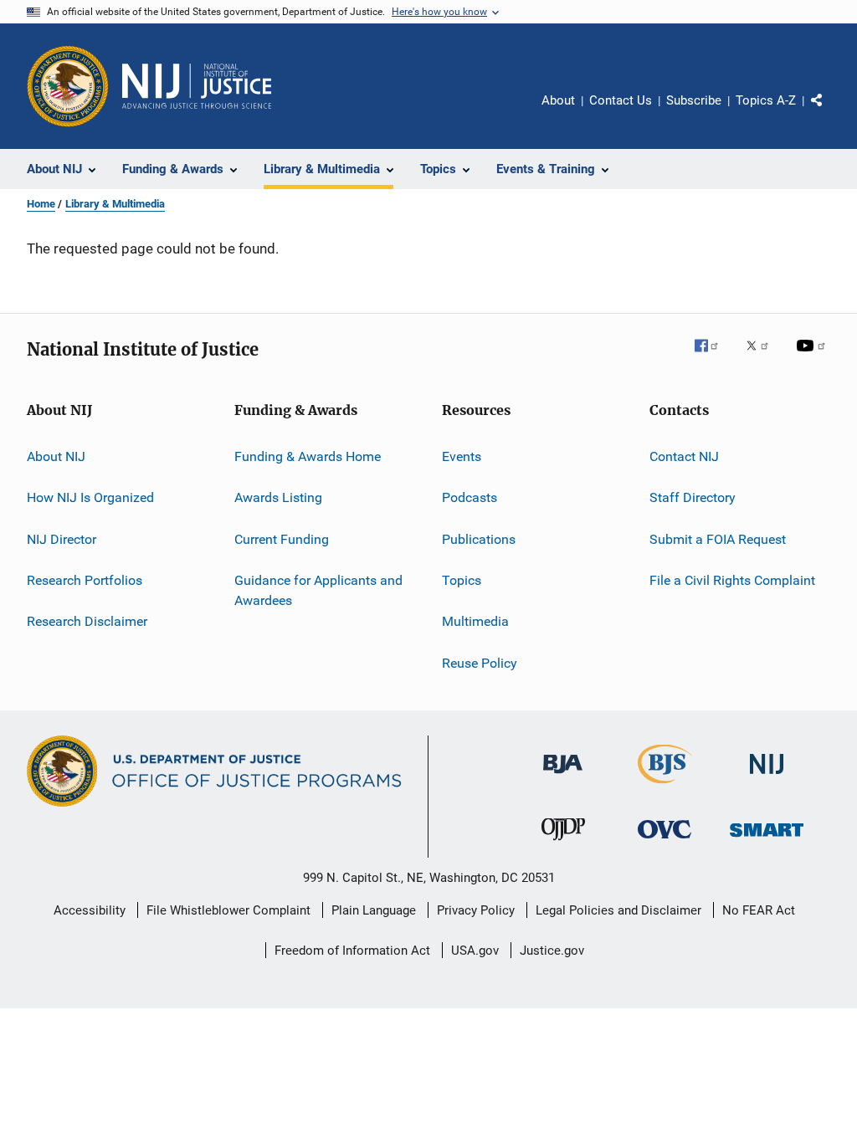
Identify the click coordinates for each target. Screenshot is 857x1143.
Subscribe (693, 100)
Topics (461, 580)
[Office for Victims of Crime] (664, 841)
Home (41, 203)
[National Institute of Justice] (766, 777)
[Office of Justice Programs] (68, 86)
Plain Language (373, 910)
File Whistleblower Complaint (228, 910)
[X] (763, 357)
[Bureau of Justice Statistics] (665, 786)
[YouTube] (813, 357)
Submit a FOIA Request (717, 539)
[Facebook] (713, 357)
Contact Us (620, 100)
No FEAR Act (758, 910)
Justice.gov (552, 950)
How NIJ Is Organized (90, 497)
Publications (479, 539)
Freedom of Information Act (352, 950)
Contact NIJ (684, 456)
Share (830, 112)
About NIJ (56, 456)
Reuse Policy (479, 663)
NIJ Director (61, 539)
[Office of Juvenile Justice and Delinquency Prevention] (563, 843)
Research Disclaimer (87, 621)
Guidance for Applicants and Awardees (318, 590)
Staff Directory (692, 497)
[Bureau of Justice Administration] (562, 776)
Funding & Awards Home (307, 456)
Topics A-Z (766, 100)
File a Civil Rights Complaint (732, 580)
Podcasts (469, 497)
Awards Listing (278, 497)
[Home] (196, 86)
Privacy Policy (476, 910)
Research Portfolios (84, 580)
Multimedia (475, 621)
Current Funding (281, 539)
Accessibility (90, 910)
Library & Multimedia (115, 203)
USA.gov (475, 950)
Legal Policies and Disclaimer (618, 910)
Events (461, 456)
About (558, 100)
